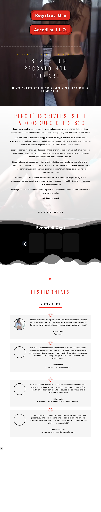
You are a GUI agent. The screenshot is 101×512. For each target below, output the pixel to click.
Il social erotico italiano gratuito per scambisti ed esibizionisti (50, 89)
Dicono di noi (50, 303)
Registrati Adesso (50, 212)
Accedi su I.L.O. (50, 30)
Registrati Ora (50, 15)
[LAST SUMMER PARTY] (54, 243)
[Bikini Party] (36, 243)
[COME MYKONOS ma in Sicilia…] (71, 243)
